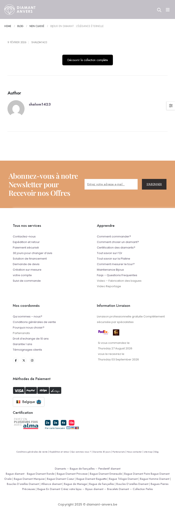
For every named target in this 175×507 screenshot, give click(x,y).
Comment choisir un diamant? (118, 242)
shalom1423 (39, 42)
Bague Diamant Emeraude (106, 474)
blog (156, 451)
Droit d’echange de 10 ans (31, 339)
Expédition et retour (26, 242)
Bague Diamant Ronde (40, 474)
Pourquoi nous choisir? (28, 328)
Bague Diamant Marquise (29, 479)
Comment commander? (114, 236)
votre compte (22, 275)
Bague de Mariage (75, 484)
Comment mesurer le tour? (116, 264)
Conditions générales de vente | (33, 451)
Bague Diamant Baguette (91, 479)
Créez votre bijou (71, 489)
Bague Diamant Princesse (72, 474)
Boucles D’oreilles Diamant (23, 484)
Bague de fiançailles (82, 469)
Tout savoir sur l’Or (109, 253)
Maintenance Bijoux (110, 270)
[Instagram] (32, 360)
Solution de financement (30, 259)
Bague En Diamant (48, 489)
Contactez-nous (24, 236)
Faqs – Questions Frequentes (117, 275)
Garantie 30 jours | (102, 451)
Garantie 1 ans (22, 344)
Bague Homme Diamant (154, 479)
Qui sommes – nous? (27, 316)
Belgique (28, 401)
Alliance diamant (51, 484)
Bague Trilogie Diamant (123, 479)
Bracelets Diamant (118, 489)
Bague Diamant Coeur (60, 479)
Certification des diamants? (116, 248)
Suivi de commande (27, 281)
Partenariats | (119, 451)
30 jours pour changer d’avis (32, 253)
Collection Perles (143, 489)
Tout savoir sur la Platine (113, 259)
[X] (24, 360)
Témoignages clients (27, 350)
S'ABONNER (154, 184)
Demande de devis (26, 264)
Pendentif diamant (109, 469)
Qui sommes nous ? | (82, 451)
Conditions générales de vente (34, 322)
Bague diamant (15, 474)
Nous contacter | (135, 451)
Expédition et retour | (60, 451)
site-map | (149, 451)
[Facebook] (16, 360)
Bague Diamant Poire (137, 474)
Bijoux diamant (94, 489)
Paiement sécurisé (26, 248)
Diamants (60, 469)
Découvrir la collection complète (87, 60)
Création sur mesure (27, 270)
